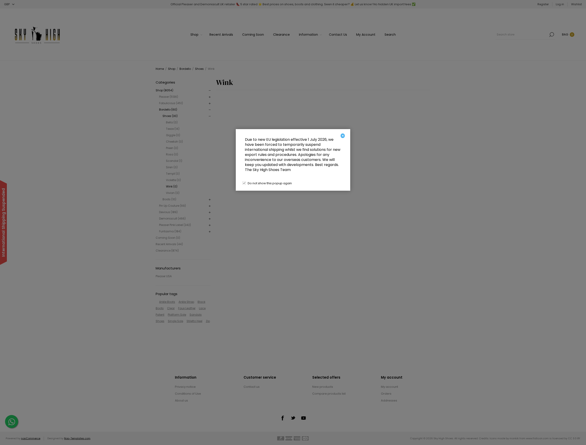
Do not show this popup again (270, 183)
